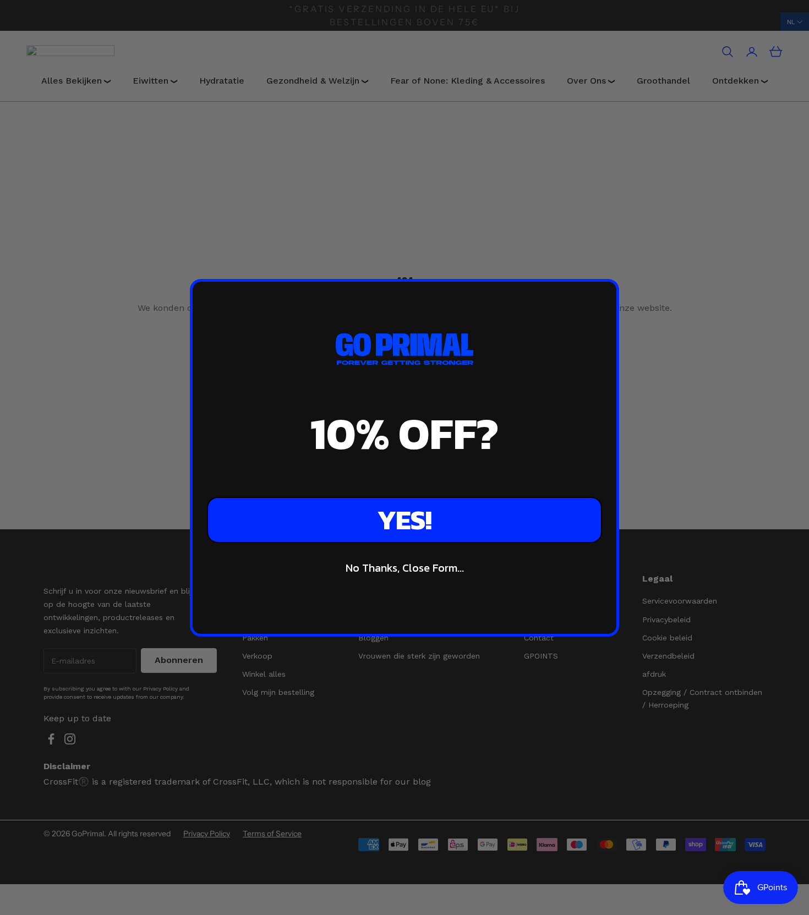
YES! (404, 519)
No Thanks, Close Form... (405, 568)
